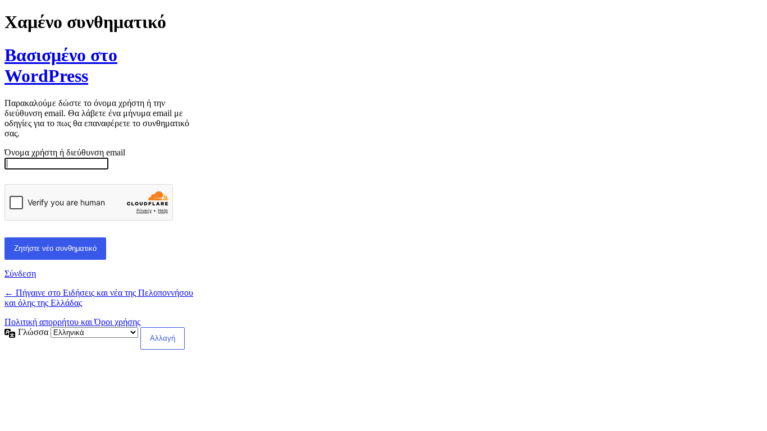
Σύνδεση (20, 273)
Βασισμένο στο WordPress (60, 65)
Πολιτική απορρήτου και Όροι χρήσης (72, 322)
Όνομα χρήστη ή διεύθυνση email (64, 152)
